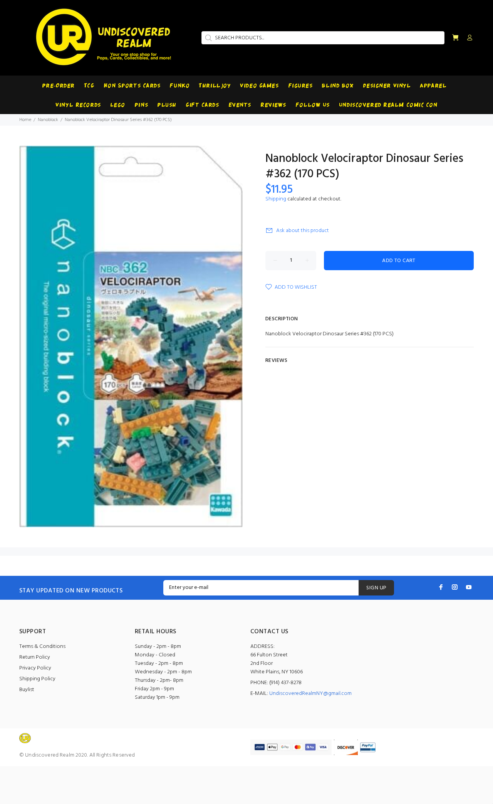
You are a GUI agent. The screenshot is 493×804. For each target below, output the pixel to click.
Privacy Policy (35, 668)
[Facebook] (441, 587)
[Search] (207, 37)
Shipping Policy (37, 678)
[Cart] (455, 38)
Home (25, 120)
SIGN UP (376, 588)
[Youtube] (469, 587)
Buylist (26, 689)
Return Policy (34, 657)
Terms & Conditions (42, 646)
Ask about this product (302, 230)
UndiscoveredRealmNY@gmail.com (310, 693)
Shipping (275, 199)
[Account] (468, 38)
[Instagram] (455, 587)
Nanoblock (48, 120)
